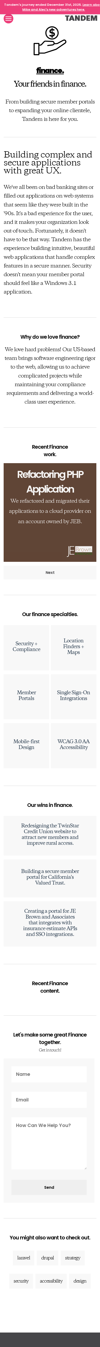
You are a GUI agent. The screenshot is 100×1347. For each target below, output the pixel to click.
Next (50, 572)
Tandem (81, 18)
